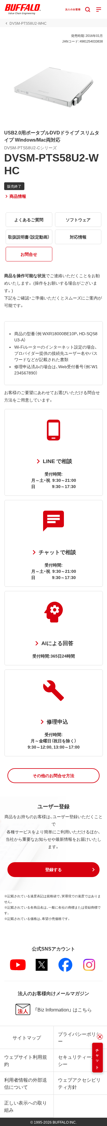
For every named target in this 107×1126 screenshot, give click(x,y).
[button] (53, 775)
